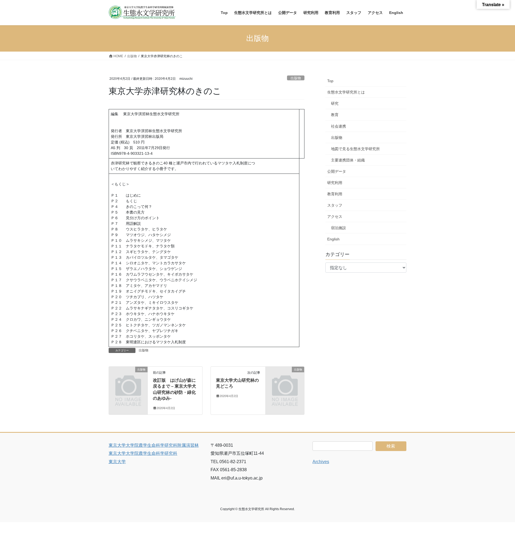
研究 (335, 103)
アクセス (334, 216)
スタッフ (334, 205)
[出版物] (128, 378)
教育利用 (334, 194)
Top (330, 81)
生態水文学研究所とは (346, 92)
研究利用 (334, 183)
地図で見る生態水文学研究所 (355, 149)
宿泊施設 (338, 228)
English (333, 239)
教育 (335, 115)
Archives (320, 461)
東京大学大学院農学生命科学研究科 (143, 453)
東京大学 (117, 461)
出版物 (295, 78)
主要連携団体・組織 (348, 160)
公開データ (336, 171)
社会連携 (338, 126)
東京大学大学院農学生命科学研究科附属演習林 (154, 445)
